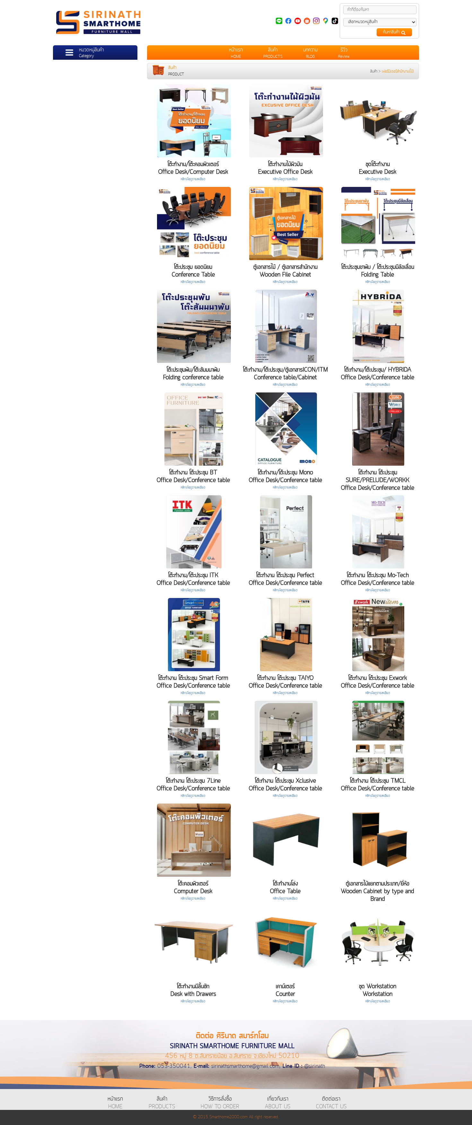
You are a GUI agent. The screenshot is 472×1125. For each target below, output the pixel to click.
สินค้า (373, 71)
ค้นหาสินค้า (392, 32)
